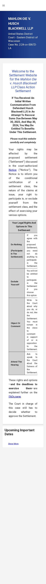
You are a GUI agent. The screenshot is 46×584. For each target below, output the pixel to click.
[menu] (4, 5)
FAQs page (15, 396)
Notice (13, 169)
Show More (13, 444)
